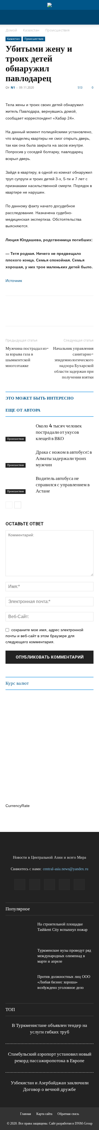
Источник (14, 280)
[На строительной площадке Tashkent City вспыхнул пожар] (19, 931)
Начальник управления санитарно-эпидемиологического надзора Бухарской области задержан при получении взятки (73, 363)
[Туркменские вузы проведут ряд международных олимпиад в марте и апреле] (19, 957)
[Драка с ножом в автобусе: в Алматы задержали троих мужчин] (19, 458)
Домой (11, 30)
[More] (87, 314)
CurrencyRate (18, 805)
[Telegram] (48, 314)
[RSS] (49, 884)
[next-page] (17, 505)
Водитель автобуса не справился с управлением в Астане (63, 484)
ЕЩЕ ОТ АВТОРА (23, 410)
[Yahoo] (79, 884)
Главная (25, 1114)
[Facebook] (11, 314)
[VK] (61, 314)
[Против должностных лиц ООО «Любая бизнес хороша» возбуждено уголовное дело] (19, 983)
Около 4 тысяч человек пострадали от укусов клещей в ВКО (59, 432)
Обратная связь (68, 1114)
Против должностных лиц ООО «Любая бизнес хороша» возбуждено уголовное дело (63, 982)
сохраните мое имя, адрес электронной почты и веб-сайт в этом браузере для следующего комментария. (44, 636)
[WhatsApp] (36, 314)
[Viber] (74, 314)
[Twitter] (23, 314)
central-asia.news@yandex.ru (65, 869)
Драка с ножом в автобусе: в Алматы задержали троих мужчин (64, 458)
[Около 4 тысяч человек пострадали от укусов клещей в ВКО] (19, 432)
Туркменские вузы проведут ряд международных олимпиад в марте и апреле (64, 955)
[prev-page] (9, 505)
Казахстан (31, 30)
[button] (9, 17)
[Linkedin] (34, 884)
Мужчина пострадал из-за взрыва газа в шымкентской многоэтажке (27, 357)
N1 (13, 87)
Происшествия (57, 30)
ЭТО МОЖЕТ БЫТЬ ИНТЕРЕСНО (40, 398)
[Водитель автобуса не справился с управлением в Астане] (19, 484)
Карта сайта (44, 1114)
